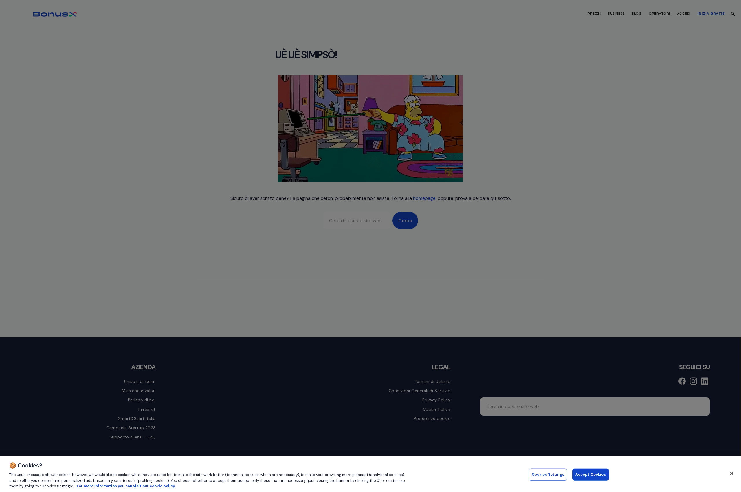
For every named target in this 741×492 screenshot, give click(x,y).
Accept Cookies (590, 474)
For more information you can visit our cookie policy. (126, 486)
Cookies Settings (548, 474)
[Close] (731, 473)
